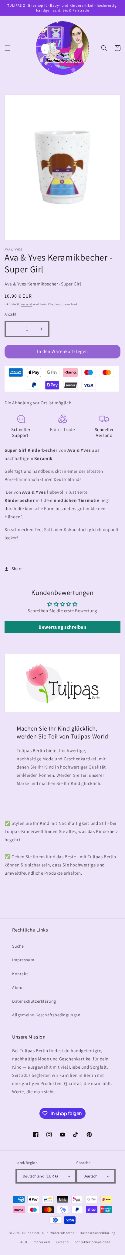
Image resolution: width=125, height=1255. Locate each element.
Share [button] (17, 568)
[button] (7, 48)
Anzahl (10, 314)
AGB (23, 1242)
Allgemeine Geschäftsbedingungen (46, 1015)
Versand (26, 304)
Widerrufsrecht (62, 1233)
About (18, 987)
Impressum (23, 960)
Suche (18, 946)
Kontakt (20, 974)
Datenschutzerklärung (34, 1001)
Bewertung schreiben (62, 627)
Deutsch (90, 1176)
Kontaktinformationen (92, 1242)
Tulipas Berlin (33, 1232)
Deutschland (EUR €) (40, 1176)
